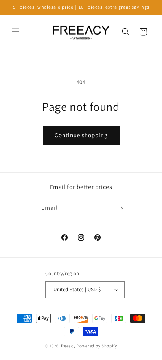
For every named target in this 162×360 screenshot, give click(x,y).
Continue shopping (81, 135)
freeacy (68, 346)
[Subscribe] (120, 208)
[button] (15, 31)
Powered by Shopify (97, 346)
